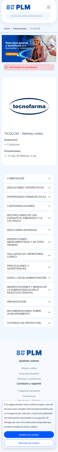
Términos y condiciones (29, 378)
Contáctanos (29, 396)
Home (7, 28)
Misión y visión (29, 368)
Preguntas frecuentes (29, 390)
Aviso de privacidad (29, 373)
